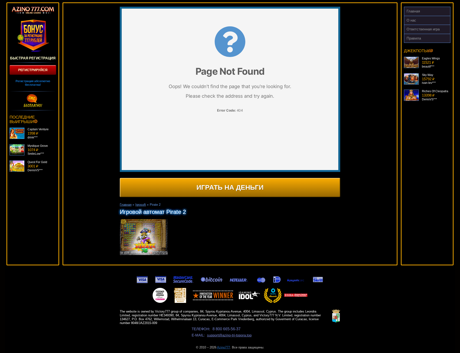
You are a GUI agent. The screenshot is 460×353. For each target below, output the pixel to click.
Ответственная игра (423, 29)
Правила (414, 38)
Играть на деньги (230, 187)
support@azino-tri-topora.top (229, 335)
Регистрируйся (32, 70)
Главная (413, 11)
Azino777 (223, 347)
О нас (411, 20)
